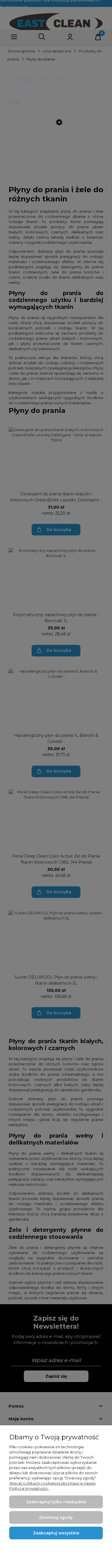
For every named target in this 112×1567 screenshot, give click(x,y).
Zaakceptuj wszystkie (56, 1533)
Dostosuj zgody (56, 1517)
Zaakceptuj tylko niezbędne (56, 1501)
